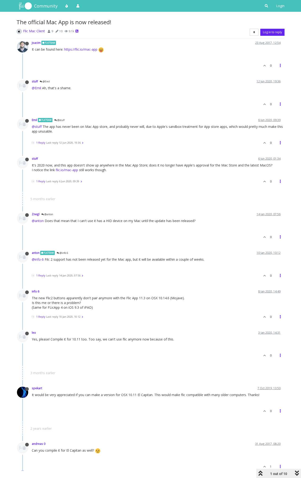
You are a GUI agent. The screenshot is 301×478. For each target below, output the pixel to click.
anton (36, 253)
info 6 (35, 291)
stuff (35, 81)
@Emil (46, 81)
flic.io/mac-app (67, 170)
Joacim (36, 43)
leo (34, 332)
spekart (37, 388)
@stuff (61, 120)
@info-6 (38, 259)
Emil (34, 120)
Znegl (36, 214)
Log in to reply (272, 32)
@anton (48, 214)
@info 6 (63, 253)
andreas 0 (38, 444)
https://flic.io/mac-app (80, 49)
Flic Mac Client (34, 31)
